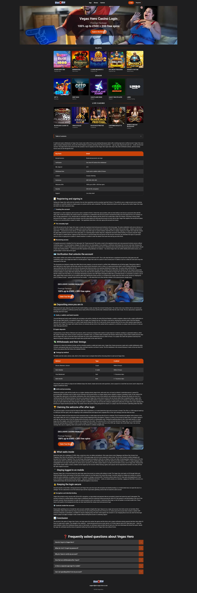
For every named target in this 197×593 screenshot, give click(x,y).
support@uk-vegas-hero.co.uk (98, 585)
